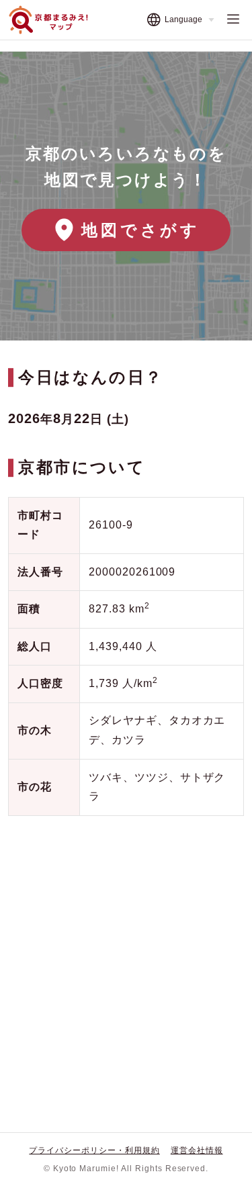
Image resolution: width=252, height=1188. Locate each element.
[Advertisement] (126, 963)
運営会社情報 (197, 1150)
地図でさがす (140, 230)
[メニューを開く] (233, 19)
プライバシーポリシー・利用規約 (94, 1150)
